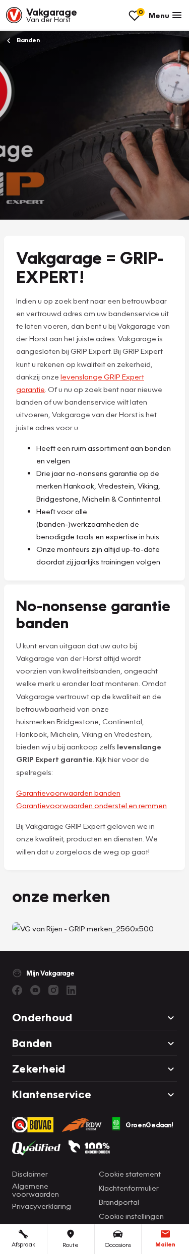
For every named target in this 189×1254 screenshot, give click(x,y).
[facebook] (17, 990)
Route (70, 1244)
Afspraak (23, 1244)
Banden (27, 40)
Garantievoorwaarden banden (68, 792)
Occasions (118, 1244)
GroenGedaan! (149, 1125)
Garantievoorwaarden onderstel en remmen (91, 805)
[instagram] (53, 990)
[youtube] (35, 990)
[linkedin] (72, 990)
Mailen (165, 1244)
